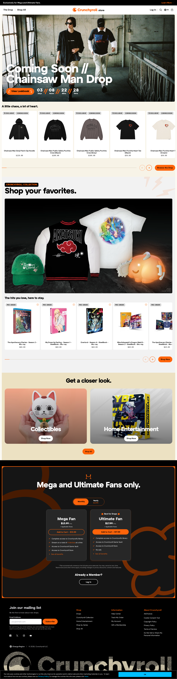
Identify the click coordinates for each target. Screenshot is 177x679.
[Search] (160, 9)
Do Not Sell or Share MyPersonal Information (153, 634)
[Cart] (172, 9)
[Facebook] (10, 636)
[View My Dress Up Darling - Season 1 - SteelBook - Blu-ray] (58, 321)
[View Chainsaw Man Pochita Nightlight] (139, 265)
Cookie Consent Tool (152, 618)
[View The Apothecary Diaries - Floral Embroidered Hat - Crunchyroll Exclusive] (30, 265)
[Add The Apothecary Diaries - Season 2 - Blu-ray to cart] (37, 304)
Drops (78, 614)
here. (86, 676)
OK (145, 674)
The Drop (8, 9)
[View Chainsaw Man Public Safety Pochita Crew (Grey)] (91, 129)
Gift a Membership (118, 625)
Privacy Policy (149, 625)
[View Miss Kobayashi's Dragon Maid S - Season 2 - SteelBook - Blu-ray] (130, 321)
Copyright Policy (150, 621)
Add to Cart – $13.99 (66, 532)
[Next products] (149, 168)
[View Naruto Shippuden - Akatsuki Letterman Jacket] (82, 253)
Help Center (116, 614)
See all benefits (57, 554)
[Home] (88, 10)
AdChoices (148, 614)
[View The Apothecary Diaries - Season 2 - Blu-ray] (22, 321)
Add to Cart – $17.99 (110, 532)
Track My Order (117, 617)
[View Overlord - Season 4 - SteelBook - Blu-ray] (94, 321)
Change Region (18, 646)
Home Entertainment (84, 621)
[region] (88, 134)
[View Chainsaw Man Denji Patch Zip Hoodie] (19, 129)
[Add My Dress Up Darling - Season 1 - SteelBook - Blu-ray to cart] (74, 304)
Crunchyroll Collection (84, 617)
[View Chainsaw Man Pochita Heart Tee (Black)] (127, 129)
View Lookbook (20, 91)
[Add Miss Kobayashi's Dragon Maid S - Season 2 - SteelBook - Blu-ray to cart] (146, 304)
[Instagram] (24, 636)
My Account (116, 621)
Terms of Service (150, 629)
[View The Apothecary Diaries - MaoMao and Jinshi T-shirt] (122, 227)
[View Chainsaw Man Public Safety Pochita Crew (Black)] (55, 129)
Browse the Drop (165, 167)
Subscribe (50, 621)
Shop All (21, 9)
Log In (153, 9)
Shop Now (165, 359)
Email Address (15, 617)
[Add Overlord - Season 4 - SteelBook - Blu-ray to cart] (110, 304)
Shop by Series (82, 625)
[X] (17, 636)
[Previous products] (142, 168)
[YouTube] (31, 636)
